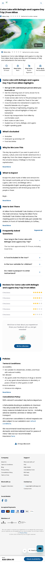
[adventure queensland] (12, 522)
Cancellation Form (29, 470)
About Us (3, 462)
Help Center (27, 467)
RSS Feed (26, 472)
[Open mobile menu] (3, 3)
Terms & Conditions (7, 464)
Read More (7, 167)
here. (13, 436)
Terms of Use (5, 475)
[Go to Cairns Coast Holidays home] (15, 3)
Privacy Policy (5, 470)
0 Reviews (6, 293)
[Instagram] (6, 500)
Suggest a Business (7, 486)
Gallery (40, 45)
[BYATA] (3, 522)
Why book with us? (29, 462)
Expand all (38, 230)
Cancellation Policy (7, 472)
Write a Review (22, 346)
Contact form (28, 488)
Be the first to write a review (29, 16)
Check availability (33, 559)
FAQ (25, 464)
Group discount (24, 444)
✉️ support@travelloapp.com (32, 486)
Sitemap (26, 475)
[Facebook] (2, 500)
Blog (2, 467)
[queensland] (22, 522)
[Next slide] (43, 34)
